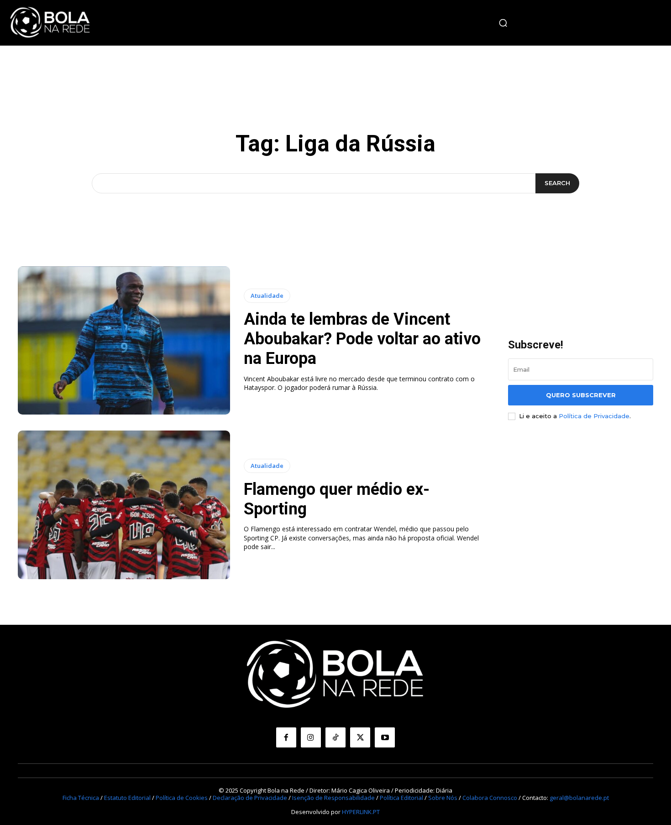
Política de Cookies (182, 798)
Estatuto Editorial (127, 798)
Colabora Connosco (489, 798)
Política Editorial (401, 798)
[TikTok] (335, 737)
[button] (503, 23)
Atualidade (267, 295)
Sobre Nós (442, 798)
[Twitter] (360, 737)
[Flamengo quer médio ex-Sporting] (124, 505)
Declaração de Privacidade (250, 798)
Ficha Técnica (81, 798)
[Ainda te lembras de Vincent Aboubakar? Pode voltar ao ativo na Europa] (124, 340)
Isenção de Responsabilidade (333, 798)
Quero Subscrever (581, 395)
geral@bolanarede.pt (579, 798)
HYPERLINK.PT (361, 812)
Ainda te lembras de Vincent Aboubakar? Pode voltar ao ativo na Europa (362, 339)
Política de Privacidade (594, 416)
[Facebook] (286, 737)
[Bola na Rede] (50, 22)
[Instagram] (311, 737)
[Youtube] (385, 737)
